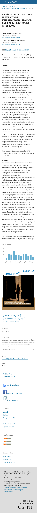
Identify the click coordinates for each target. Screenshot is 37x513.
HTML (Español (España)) (13, 322)
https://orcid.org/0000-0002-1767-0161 (11, 44)
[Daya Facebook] (5, 393)
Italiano (5, 421)
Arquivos (10, 6)
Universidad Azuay (9, 376)
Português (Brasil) (9, 424)
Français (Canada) (9, 418)
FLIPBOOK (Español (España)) (14, 319)
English (5, 415)
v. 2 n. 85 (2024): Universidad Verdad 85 (13, 8)
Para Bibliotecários (9, 462)
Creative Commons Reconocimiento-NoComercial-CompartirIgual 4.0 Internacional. (15, 490)
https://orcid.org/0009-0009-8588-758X (11, 37)
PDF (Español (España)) (12, 316)
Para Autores (7, 459)
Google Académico (13, 385)
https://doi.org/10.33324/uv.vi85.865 (17, 50)
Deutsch (5, 412)
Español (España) (8, 427)
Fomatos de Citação (9, 349)
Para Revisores (13, 400)
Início (3, 6)
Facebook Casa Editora (14, 393)
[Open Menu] (2, 2)
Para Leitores (7, 456)
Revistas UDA (7, 374)
